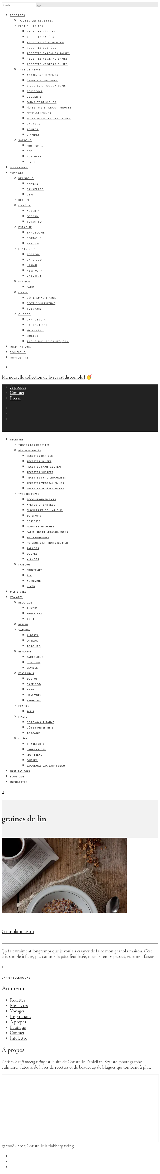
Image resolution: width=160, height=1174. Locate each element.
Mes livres (19, 168)
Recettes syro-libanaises (48, 53)
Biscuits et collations (46, 86)
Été (29, 151)
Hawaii (32, 265)
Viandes (33, 135)
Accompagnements (42, 75)
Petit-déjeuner (39, 113)
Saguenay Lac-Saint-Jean (48, 342)
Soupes (33, 130)
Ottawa (33, 217)
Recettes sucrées (41, 48)
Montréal (35, 331)
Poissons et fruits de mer (49, 119)
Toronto (34, 222)
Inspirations (20, 347)
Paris (31, 287)
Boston (33, 255)
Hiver (31, 162)
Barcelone (36, 233)
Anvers (33, 184)
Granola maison (18, 931)
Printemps (35, 146)
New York (34, 271)
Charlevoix (36, 320)
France (24, 282)
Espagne (25, 227)
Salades (33, 124)
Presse (15, 398)
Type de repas (29, 70)
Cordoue (34, 238)
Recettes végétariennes (47, 64)
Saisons (25, 140)
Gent (31, 195)
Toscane (34, 309)
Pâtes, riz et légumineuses (49, 108)
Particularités (30, 26)
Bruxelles (35, 189)
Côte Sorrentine (41, 303)
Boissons (34, 92)
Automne (34, 157)
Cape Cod (34, 260)
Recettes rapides (41, 32)
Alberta (33, 211)
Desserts (34, 97)
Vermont (34, 276)
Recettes (17, 15)
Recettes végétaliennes (47, 59)
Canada (24, 206)
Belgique (26, 178)
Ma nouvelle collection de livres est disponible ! (43, 377)
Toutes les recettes (35, 21)
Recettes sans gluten (45, 43)
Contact (17, 392)
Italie (23, 293)
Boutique (18, 352)
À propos (18, 387)
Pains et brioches (41, 102)
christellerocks (16, 977)
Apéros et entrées (42, 81)
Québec (24, 314)
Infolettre (19, 358)
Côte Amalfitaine (41, 298)
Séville (33, 244)
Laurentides (37, 325)
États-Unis (27, 249)
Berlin (23, 200)
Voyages (17, 173)
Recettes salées (40, 37)
